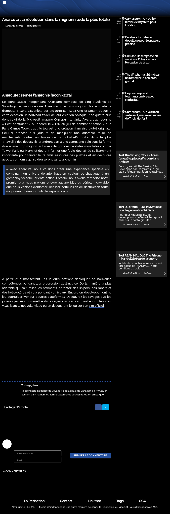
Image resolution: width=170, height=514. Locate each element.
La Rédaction (34, 501)
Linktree (94, 501)
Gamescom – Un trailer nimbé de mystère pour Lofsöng (140, 22)
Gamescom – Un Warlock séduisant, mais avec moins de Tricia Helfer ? (143, 115)
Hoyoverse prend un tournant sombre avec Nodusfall (139, 97)
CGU (142, 501)
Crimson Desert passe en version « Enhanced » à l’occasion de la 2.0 (141, 59)
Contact (66, 501)
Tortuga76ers (29, 385)
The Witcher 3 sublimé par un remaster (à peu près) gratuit (142, 78)
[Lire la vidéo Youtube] (56, 341)
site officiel (96, 305)
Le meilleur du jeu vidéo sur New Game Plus (85, 11)
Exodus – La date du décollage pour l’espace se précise (142, 40)
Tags (120, 501)
